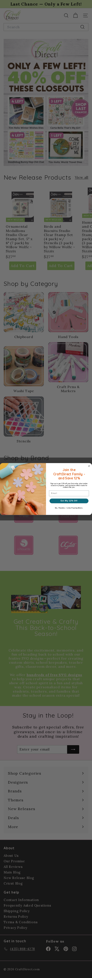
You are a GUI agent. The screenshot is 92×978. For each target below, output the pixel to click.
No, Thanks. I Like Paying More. (69, 508)
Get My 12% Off (69, 501)
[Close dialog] (89, 466)
